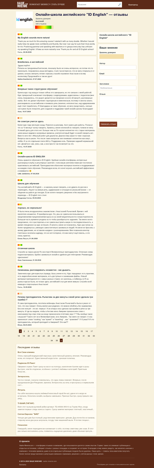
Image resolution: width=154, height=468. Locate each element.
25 (54, 336)
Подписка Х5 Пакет (26, 363)
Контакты (22, 464)
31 (84, 336)
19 (24, 336)
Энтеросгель (24, 376)
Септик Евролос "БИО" (28, 414)
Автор (102, 63)
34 (52, 340)
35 (57, 340)
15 (82, 331)
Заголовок (104, 84)
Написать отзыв (108, 124)
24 (49, 336)
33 (94, 336)
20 (29, 336)
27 (64, 336)
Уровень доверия (107, 52)
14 (77, 331)
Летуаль (21, 390)
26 (59, 336)
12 (67, 331)
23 (44, 336)
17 (92, 331)
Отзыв (102, 94)
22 (39, 336)
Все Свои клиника (26, 352)
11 (62, 331)
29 (74, 336)
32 (89, 336)
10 (57, 331)
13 (72, 331)
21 (34, 336)
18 (19, 336)
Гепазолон (22, 425)
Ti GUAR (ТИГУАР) (26, 403)
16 (87, 331)
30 (79, 336)
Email (101, 73)
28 (69, 336)
